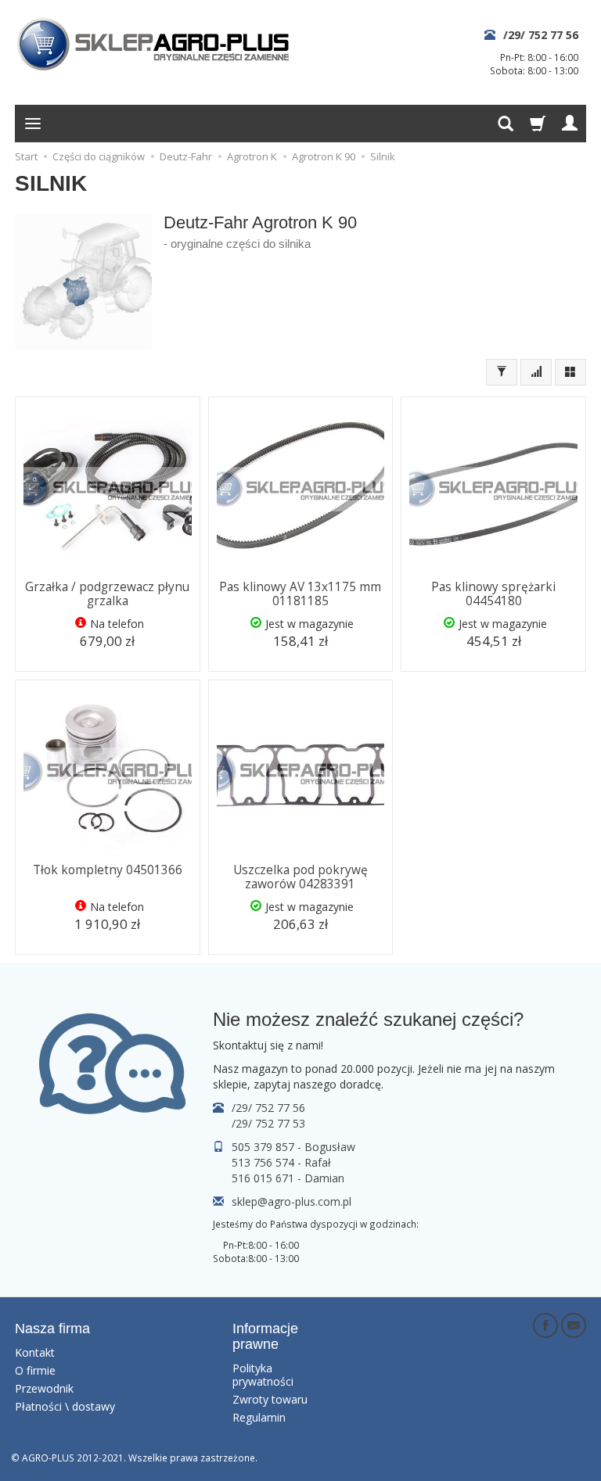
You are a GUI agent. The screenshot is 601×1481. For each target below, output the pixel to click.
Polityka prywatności (262, 1375)
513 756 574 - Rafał (281, 1162)
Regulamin (259, 1417)
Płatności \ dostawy (65, 1406)
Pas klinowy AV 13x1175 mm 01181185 (300, 594)
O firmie (35, 1370)
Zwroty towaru (270, 1399)
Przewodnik (44, 1388)
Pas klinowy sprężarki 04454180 (493, 594)
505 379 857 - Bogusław (293, 1146)
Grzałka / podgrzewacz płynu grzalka (107, 594)
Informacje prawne (265, 1336)
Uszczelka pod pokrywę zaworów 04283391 (300, 877)
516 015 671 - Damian (288, 1178)
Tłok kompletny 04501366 (107, 870)
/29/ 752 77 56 (540, 34)
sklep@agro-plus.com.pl (291, 1201)
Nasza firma (52, 1328)
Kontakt (35, 1352)
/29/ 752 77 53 (268, 1123)
